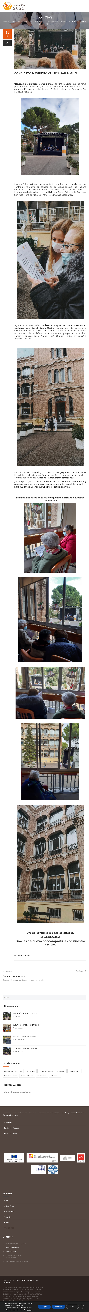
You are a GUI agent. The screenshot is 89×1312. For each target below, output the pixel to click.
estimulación (61, 1071)
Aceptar (44, 1307)
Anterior (9, 971)
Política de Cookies (10, 1133)
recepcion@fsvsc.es (12, 1248)
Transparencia (9, 1228)
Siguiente (79, 971)
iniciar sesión (19, 980)
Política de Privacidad (11, 1128)
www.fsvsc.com (11, 1251)
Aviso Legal (8, 1123)
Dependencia (30, 1071)
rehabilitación (42, 1076)
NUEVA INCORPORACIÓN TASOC (26, 1025)
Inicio (6, 1201)
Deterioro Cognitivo (46, 1071)
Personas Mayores (23, 955)
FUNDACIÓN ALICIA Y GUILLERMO (26, 1013)
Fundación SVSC (74, 1071)
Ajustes (72, 1307)
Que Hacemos (9, 1211)
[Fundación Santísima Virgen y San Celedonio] (14, 6)
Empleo (6, 1222)
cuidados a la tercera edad (13, 1071)
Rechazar (58, 1307)
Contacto (7, 1217)
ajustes (29, 1310)
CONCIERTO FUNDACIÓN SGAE (25, 1048)
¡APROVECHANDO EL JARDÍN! (24, 1037)
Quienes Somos (9, 1206)
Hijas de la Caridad (10, 1076)
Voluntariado (55, 1076)
